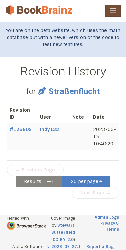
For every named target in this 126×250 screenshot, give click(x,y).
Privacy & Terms (109, 226)
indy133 (49, 129)
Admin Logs (107, 217)
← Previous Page (35, 170)
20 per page (84, 181)
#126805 (21, 129)
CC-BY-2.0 (63, 239)
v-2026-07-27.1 (64, 246)
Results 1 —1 (39, 181)
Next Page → (95, 193)
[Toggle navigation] (113, 11)
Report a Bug (100, 246)
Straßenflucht (74, 91)
